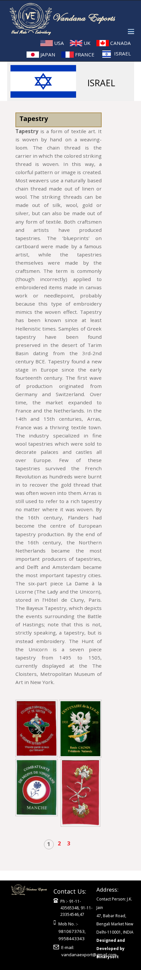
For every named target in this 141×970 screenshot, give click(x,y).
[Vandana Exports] (66, 31)
